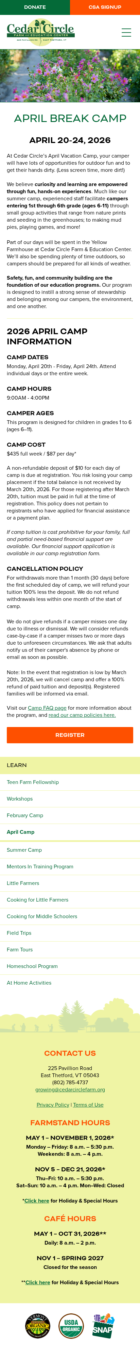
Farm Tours (20, 949)
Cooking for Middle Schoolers (42, 916)
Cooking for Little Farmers (37, 899)
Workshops (20, 798)
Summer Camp (24, 850)
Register (70, 735)
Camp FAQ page (47, 708)
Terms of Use (88, 1105)
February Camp (25, 815)
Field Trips (19, 933)
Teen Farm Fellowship (33, 782)
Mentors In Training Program (40, 866)
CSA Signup (105, 7)
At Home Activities (29, 983)
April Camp (20, 832)
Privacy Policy (53, 1105)
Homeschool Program (32, 966)
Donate (35, 7)
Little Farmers (23, 883)
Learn (17, 765)
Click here (36, 1200)
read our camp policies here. (82, 715)
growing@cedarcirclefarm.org (70, 1089)
